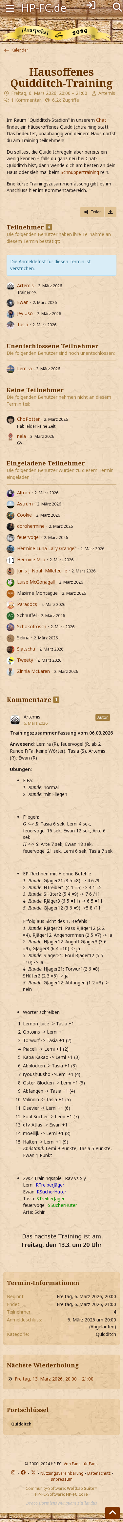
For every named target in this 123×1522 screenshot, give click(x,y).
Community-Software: (61, 1488)
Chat (101, 120)
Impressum (61, 1479)
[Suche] (117, 6)
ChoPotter (28, 419)
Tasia (22, 324)
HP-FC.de (44, 8)
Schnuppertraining (80, 172)
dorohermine (31, 526)
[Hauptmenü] (9, 7)
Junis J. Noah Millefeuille (42, 571)
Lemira (24, 368)
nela (21, 436)
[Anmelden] (91, 5)
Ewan (23, 302)
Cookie (24, 515)
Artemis (106, 93)
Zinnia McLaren (33, 671)
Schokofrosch (31, 626)
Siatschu (26, 649)
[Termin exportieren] (110, 212)
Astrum (25, 504)
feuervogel (28, 537)
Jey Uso (25, 313)
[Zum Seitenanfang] (112, 1513)
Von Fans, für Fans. (81, 1464)
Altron (23, 492)
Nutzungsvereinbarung (62, 1473)
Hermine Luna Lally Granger (46, 548)
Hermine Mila (31, 559)
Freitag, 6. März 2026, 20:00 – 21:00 (49, 93)
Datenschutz (99, 1473)
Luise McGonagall (36, 582)
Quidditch (21, 1424)
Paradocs (27, 604)
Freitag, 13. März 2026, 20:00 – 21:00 (54, 1379)
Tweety (25, 660)
